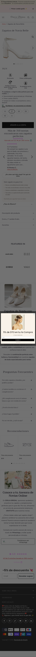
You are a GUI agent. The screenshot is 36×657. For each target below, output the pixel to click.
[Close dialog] (34, 314)
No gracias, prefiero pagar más (18, 342)
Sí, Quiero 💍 (18, 340)
